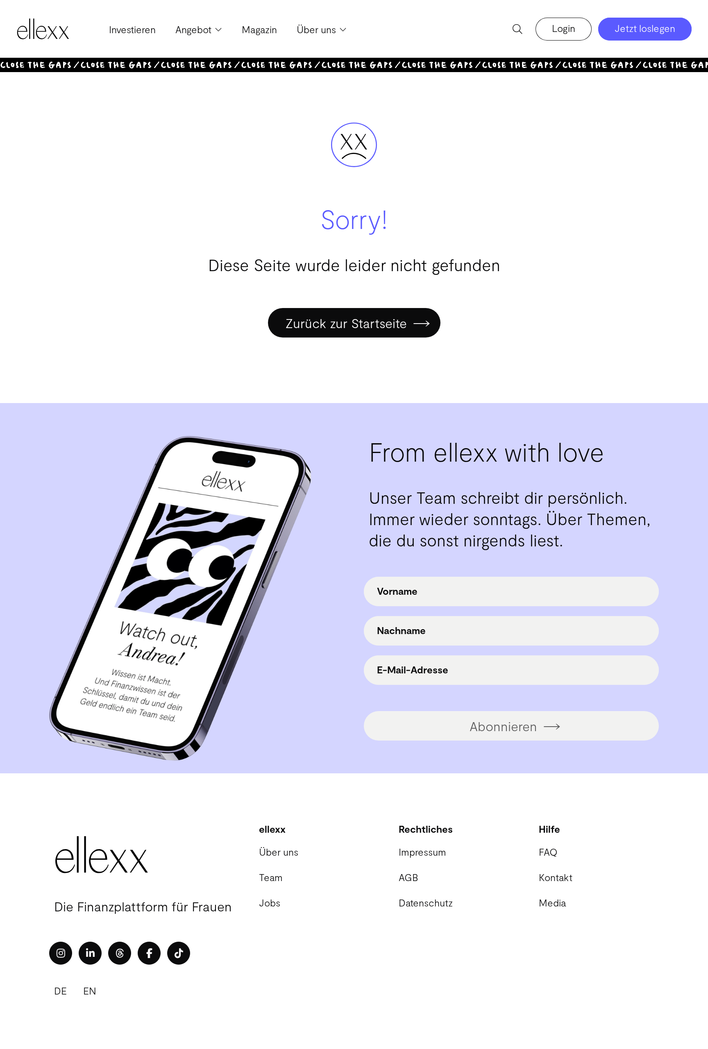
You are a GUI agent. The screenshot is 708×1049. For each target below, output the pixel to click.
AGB (408, 877)
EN (89, 991)
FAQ (548, 852)
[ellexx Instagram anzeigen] (60, 953)
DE (60, 991)
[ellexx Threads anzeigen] (119, 953)
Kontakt (555, 877)
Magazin (259, 29)
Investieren (132, 29)
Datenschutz (426, 903)
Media (552, 903)
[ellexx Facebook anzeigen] (149, 953)
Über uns (278, 852)
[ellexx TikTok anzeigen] (178, 953)
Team (271, 877)
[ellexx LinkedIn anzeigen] (90, 953)
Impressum (422, 852)
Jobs (269, 903)
